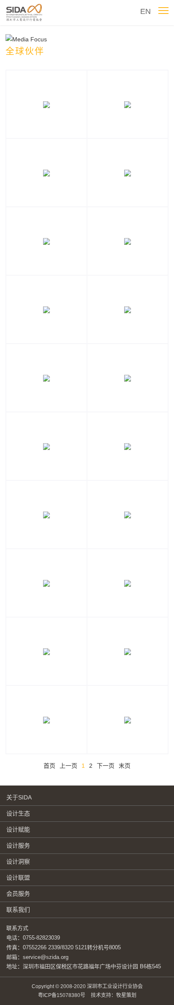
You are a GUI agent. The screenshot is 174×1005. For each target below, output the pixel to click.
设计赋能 (18, 829)
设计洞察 (18, 861)
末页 (124, 765)
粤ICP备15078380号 (61, 995)
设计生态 (18, 813)
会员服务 (18, 893)
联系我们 (18, 909)
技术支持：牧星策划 (113, 995)
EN (145, 11)
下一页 (105, 765)
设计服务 (18, 845)
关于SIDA (19, 797)
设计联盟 (18, 877)
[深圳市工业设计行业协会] (25, 12)
